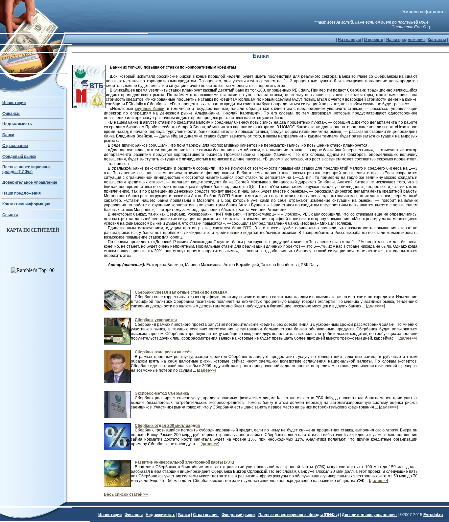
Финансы (11, 113)
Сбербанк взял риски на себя (163, 352)
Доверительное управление (29, 182)
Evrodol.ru (433, 514)
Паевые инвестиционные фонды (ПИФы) (27, 169)
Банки (8, 135)
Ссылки (10, 215)
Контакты (437, 39)
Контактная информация (26, 204)
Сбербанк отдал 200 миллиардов (167, 425)
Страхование (15, 145)
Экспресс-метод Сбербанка (162, 393)
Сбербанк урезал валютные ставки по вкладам (181, 292)
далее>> (375, 306)
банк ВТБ (241, 228)
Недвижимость (17, 124)
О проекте (373, 39)
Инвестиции (14, 102)
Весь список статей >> (126, 494)
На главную (349, 39)
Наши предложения (405, 39)
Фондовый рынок (19, 156)
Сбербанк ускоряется (156, 320)
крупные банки (149, 108)
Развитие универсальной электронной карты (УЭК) (184, 462)
